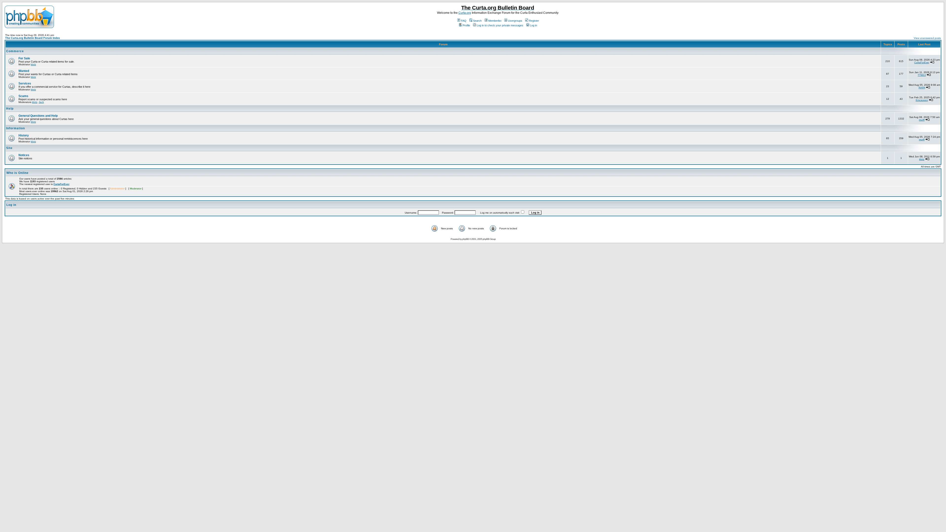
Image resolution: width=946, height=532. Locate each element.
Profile (466, 25)
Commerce (15, 51)
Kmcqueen (922, 100)
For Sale (24, 58)
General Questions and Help (38, 115)
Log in (533, 25)
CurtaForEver (921, 62)
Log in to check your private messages (500, 25)
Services (24, 83)
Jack (41, 102)
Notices (23, 155)
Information (15, 128)
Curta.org (464, 13)
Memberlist (494, 20)
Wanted (23, 71)
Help (10, 108)
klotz (33, 64)
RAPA (922, 87)
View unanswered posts (927, 38)
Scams (23, 96)
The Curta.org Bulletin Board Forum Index (32, 37)
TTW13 (922, 75)
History (23, 135)
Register (534, 20)
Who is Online (17, 173)
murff (922, 119)
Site (9, 148)
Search (477, 20)
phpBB (465, 239)
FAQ (463, 20)
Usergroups (515, 20)
